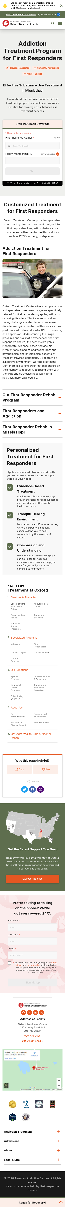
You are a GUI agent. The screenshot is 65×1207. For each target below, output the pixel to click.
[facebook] (23, 1012)
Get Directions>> (32, 1040)
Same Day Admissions (48, 68)
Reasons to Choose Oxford (18, 723)
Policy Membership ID (18, 153)
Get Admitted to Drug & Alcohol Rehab (31, 736)
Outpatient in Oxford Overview (17, 688)
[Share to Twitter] (24, 789)
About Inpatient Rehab (18, 616)
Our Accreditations (18, 715)
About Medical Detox (41, 605)
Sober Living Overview (17, 697)
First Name (13, 920)
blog (41, 1013)
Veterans (15, 644)
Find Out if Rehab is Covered (21, 14)
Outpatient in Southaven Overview (40, 688)
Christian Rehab (42, 652)
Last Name (13, 934)
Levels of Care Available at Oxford (18, 606)
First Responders (40, 645)
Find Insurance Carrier (18, 137)
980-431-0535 (48, 14)
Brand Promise (41, 722)
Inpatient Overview (15, 677)
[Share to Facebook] (32, 789)
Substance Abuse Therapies (16, 626)
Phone (11, 948)
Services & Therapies (24, 597)
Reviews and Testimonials (40, 715)
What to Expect (34, 74)
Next (32, 171)
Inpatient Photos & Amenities (42, 677)
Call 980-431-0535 (32, 879)
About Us (17, 707)
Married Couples (15, 659)
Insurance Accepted (19, 68)
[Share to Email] (40, 789)
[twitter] (29, 1012)
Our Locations (19, 670)
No (48, 769)
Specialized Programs (24, 637)
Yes (21, 769)
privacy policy (34, 965)
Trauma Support (18, 652)
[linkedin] (35, 1012)
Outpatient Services (39, 616)
